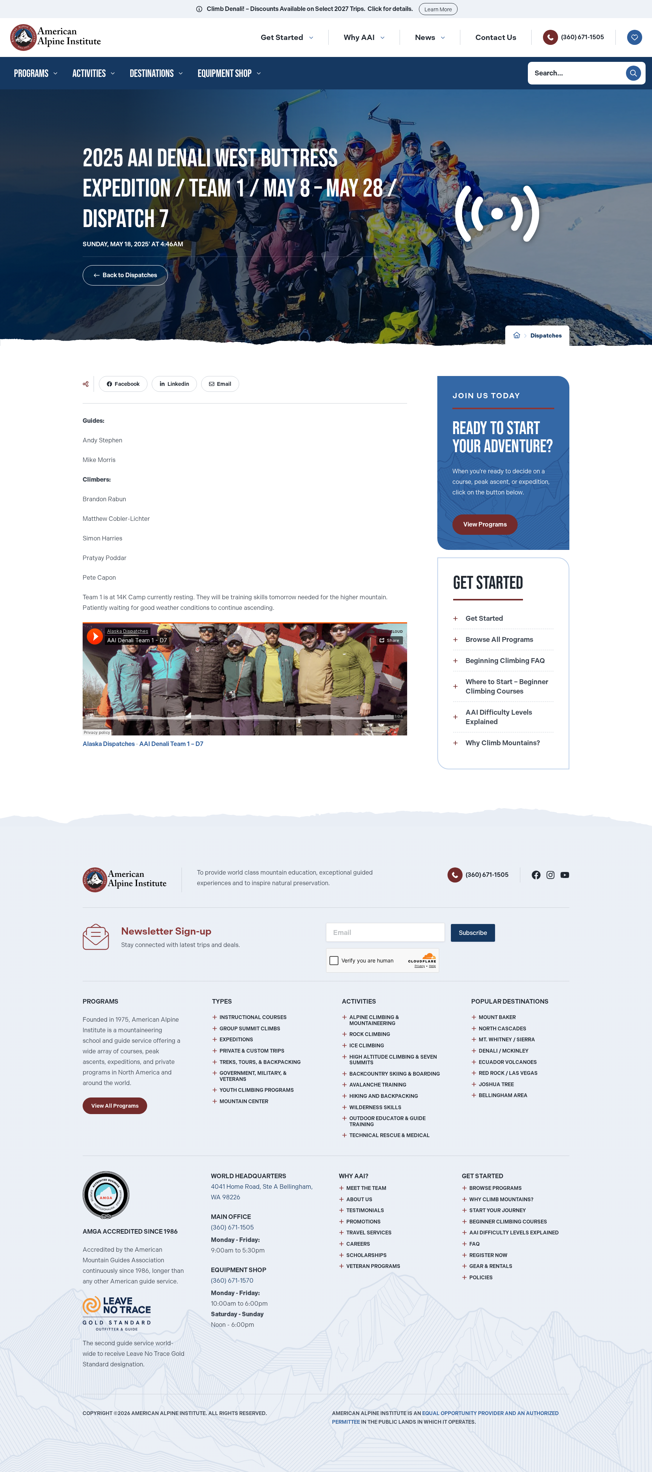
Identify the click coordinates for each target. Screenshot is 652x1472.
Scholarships (366, 1255)
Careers (358, 1244)
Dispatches (546, 335)
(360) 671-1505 (582, 37)
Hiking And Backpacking (383, 1096)
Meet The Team (366, 1188)
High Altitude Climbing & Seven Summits (393, 1060)
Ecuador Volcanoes (508, 1062)
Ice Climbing (366, 1045)
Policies (481, 1277)
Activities (89, 73)
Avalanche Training (377, 1085)
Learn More (438, 9)
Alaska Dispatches (109, 744)
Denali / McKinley (504, 1051)
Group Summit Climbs (250, 1028)
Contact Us (495, 37)
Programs (31, 73)
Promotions (363, 1222)
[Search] (633, 73)
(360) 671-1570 (232, 1280)
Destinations (152, 73)
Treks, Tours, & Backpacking (260, 1062)
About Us (359, 1199)
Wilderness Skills (375, 1107)
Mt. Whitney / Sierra (507, 1039)
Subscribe (473, 932)
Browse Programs (495, 1188)
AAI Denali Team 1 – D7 (171, 744)
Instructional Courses (253, 1017)
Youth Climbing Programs (257, 1090)
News (425, 37)
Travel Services (369, 1233)
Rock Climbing (369, 1034)
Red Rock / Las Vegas (508, 1073)
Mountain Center (244, 1101)
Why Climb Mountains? (501, 1199)
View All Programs (114, 1106)
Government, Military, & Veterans (253, 1076)
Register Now (488, 1255)
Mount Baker (497, 1017)
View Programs (485, 524)
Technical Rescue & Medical (389, 1135)
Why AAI (359, 37)
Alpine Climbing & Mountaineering (374, 1020)
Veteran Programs (373, 1266)
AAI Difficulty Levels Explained (514, 1233)
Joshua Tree (496, 1084)
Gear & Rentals (490, 1266)
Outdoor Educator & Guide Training (387, 1121)
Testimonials (365, 1210)
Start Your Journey (497, 1210)
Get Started (282, 37)
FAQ (474, 1244)
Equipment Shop (225, 73)
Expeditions (236, 1039)
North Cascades (502, 1028)
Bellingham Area (503, 1095)
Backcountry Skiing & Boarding (394, 1074)
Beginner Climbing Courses (508, 1222)
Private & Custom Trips (252, 1051)
